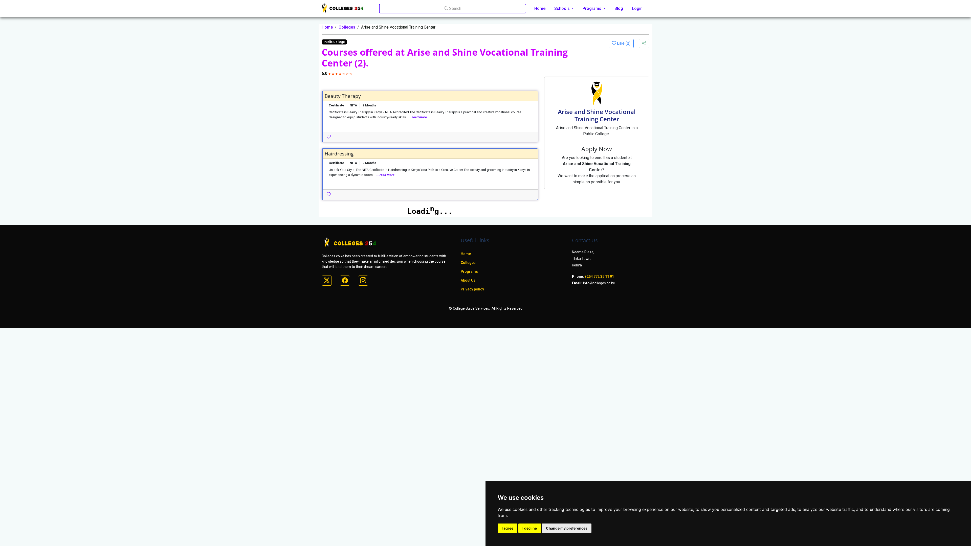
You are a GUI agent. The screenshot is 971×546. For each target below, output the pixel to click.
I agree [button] (507, 528)
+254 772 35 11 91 (599, 277)
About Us (468, 280)
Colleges (347, 27)
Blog (618, 8)
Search (454, 8)
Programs (469, 271)
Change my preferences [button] (566, 528)
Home (539, 8)
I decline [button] (529, 528)
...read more (418, 117)
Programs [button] (592, 8)
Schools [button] (562, 8)
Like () (623, 43)
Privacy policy (472, 289)
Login (637, 8)
